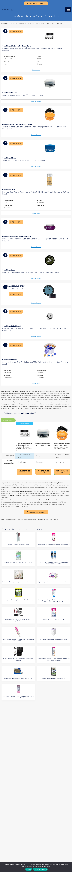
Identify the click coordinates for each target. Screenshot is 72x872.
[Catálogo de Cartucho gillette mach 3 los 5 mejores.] (18, 593)
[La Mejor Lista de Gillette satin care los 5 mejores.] (18, 555)
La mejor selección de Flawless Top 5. (18, 544)
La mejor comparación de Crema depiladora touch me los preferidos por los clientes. (18, 697)
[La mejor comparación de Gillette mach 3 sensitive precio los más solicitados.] (53, 555)
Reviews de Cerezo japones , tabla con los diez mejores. (18, 582)
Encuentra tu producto (37, 3)
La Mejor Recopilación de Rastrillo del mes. (54, 678)
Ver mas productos (7, 420)
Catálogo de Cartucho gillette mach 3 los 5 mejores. (18, 600)
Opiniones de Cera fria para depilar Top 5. (54, 619)
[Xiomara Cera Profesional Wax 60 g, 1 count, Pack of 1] (50, 83)
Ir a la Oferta (15, 31)
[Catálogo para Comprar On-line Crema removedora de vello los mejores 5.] (18, 632)
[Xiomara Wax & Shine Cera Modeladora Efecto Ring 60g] (50, 148)
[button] (68, 9)
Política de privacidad (40, 869)
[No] (70, 867)
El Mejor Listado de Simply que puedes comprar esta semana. (18, 659)
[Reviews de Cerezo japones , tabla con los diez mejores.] (18, 574)
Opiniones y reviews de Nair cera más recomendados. (53, 582)
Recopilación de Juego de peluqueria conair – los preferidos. (18, 620)
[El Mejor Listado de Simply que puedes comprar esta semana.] (18, 651)
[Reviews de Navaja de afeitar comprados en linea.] (18, 671)
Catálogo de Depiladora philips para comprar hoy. (54, 639)
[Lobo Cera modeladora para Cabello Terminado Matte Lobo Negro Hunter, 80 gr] (50, 260)
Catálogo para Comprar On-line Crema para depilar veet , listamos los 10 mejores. (54, 659)
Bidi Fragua (8, 9)
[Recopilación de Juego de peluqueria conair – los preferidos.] (18, 612)
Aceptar (28, 869)
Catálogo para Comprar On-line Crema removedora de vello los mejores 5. (18, 639)
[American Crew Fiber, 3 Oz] (50, 292)
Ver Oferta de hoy (24, 472)
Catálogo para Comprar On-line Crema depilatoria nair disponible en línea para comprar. (53, 600)
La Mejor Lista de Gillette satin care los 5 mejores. (18, 562)
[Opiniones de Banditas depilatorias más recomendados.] (53, 537)
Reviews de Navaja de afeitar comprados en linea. (18, 678)
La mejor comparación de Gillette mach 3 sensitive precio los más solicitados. (53, 563)
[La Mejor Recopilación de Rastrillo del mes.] (53, 671)
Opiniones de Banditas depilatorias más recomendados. (53, 544)
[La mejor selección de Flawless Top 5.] (18, 537)
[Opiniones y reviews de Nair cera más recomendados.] (53, 574)
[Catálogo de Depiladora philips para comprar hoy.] (53, 632)
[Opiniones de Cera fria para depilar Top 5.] (53, 612)
